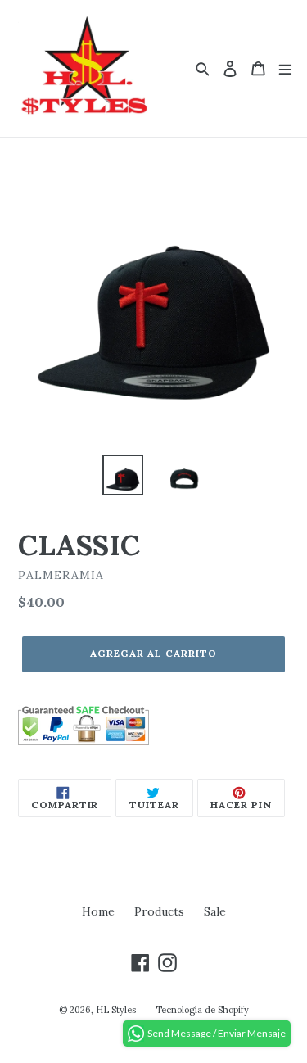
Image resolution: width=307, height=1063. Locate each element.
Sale (215, 911)
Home (98, 911)
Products (159, 911)
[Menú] (285, 68)
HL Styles (116, 1010)
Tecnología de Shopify (202, 1010)
